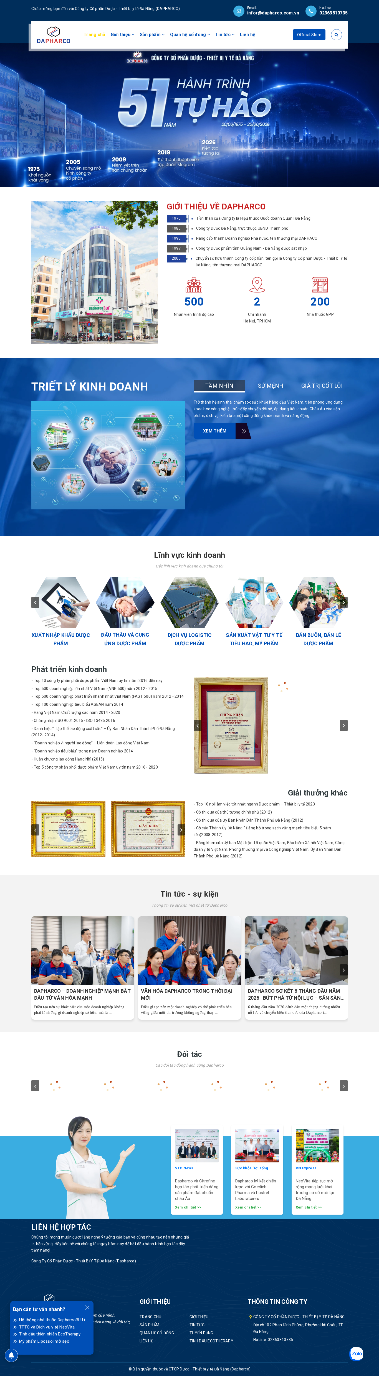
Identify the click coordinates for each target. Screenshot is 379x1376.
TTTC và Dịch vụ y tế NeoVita (47, 1327)
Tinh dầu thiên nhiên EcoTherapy (49, 1334)
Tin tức (223, 34)
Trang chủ (94, 34)
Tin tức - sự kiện (189, 894)
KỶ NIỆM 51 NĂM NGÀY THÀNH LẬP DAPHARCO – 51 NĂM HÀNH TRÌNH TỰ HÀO (186, 994)
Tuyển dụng (201, 1333)
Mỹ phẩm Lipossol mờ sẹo (44, 1341)
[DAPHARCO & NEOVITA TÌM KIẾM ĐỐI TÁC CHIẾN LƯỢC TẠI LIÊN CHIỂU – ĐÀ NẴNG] (83, 950)
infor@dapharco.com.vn (273, 13)
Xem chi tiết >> (188, 1207)
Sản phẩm (151, 34)
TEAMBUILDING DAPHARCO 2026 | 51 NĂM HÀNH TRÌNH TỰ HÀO (291, 994)
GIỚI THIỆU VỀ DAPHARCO (216, 206)
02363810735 (333, 13)
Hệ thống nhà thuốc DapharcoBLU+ (52, 1319)
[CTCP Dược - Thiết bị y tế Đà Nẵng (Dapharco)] (53, 34)
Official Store (309, 34)
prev (35, 602)
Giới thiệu (121, 34)
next (344, 602)
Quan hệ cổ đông (188, 34)
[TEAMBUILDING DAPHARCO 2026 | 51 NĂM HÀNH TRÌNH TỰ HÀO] (296, 950)
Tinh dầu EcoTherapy (211, 1341)
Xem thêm (214, 431)
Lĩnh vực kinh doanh (189, 555)
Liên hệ (248, 34)
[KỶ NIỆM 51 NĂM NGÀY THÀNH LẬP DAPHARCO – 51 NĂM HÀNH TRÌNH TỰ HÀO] (189, 950)
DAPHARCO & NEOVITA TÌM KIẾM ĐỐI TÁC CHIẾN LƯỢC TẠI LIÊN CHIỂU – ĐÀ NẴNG (79, 994)
